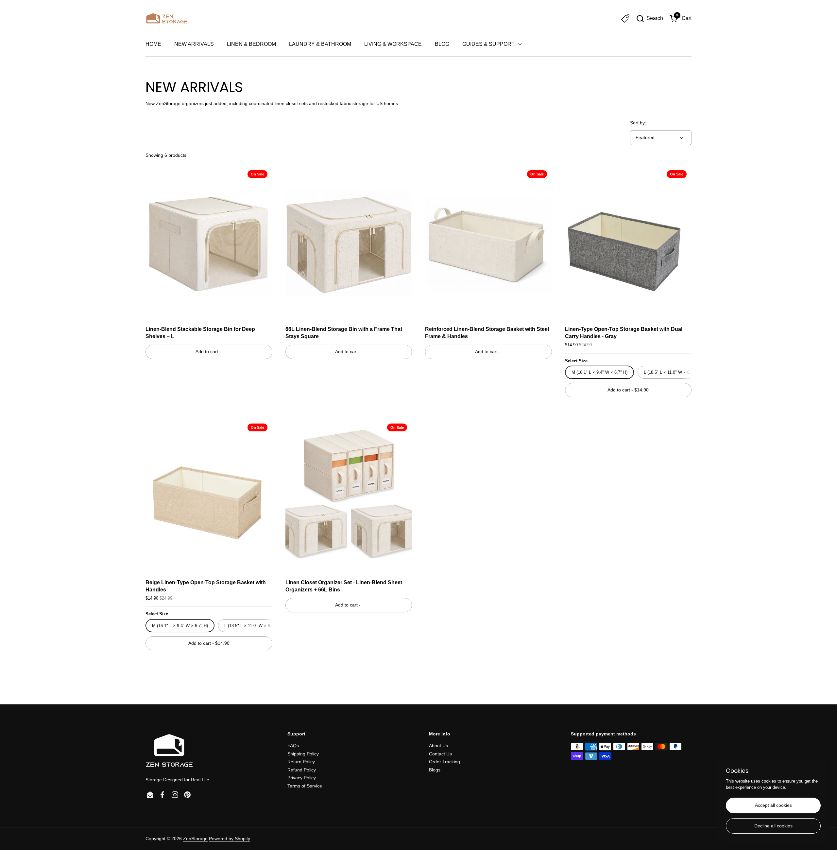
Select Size (576, 360)
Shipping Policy (303, 753)
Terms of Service (304, 785)
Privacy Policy (301, 777)
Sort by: (638, 122)
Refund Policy (301, 769)
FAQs (293, 745)
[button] (649, 18)
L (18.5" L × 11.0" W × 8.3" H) (672, 372)
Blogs (434, 769)
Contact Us (440, 753)
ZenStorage (195, 838)
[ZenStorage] (166, 18)
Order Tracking (444, 761)
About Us (438, 745)
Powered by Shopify (229, 838)
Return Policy (301, 761)
